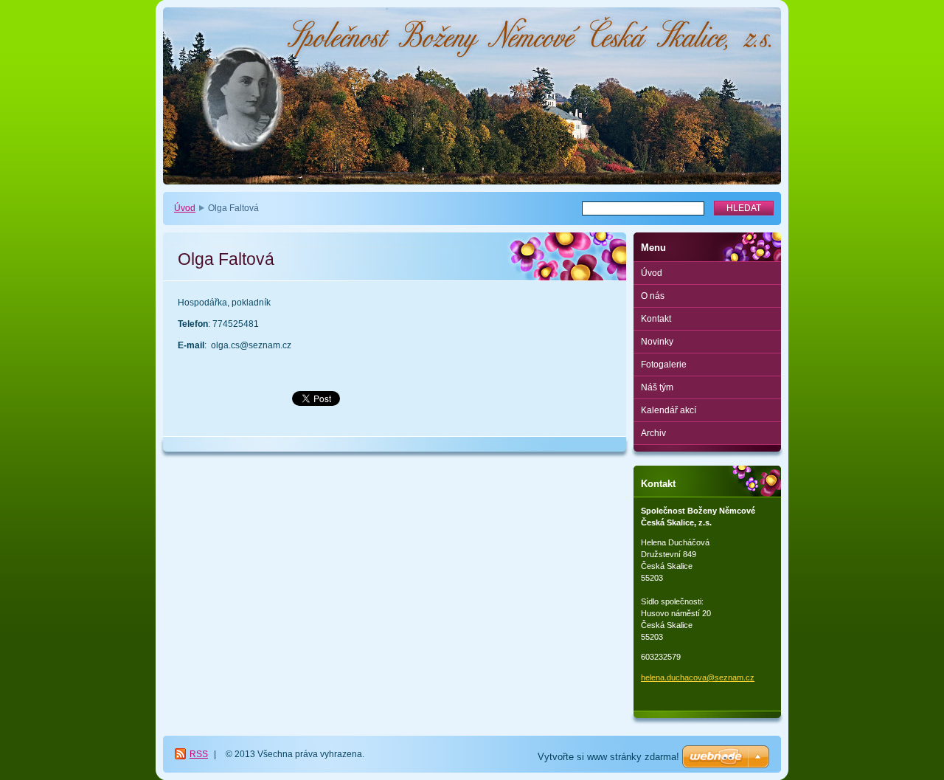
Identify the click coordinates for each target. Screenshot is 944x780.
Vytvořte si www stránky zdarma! (608, 756)
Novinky (657, 341)
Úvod (184, 208)
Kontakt (656, 319)
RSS (199, 754)
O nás (652, 296)
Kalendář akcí (668, 410)
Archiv (653, 433)
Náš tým (657, 387)
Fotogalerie (664, 364)
